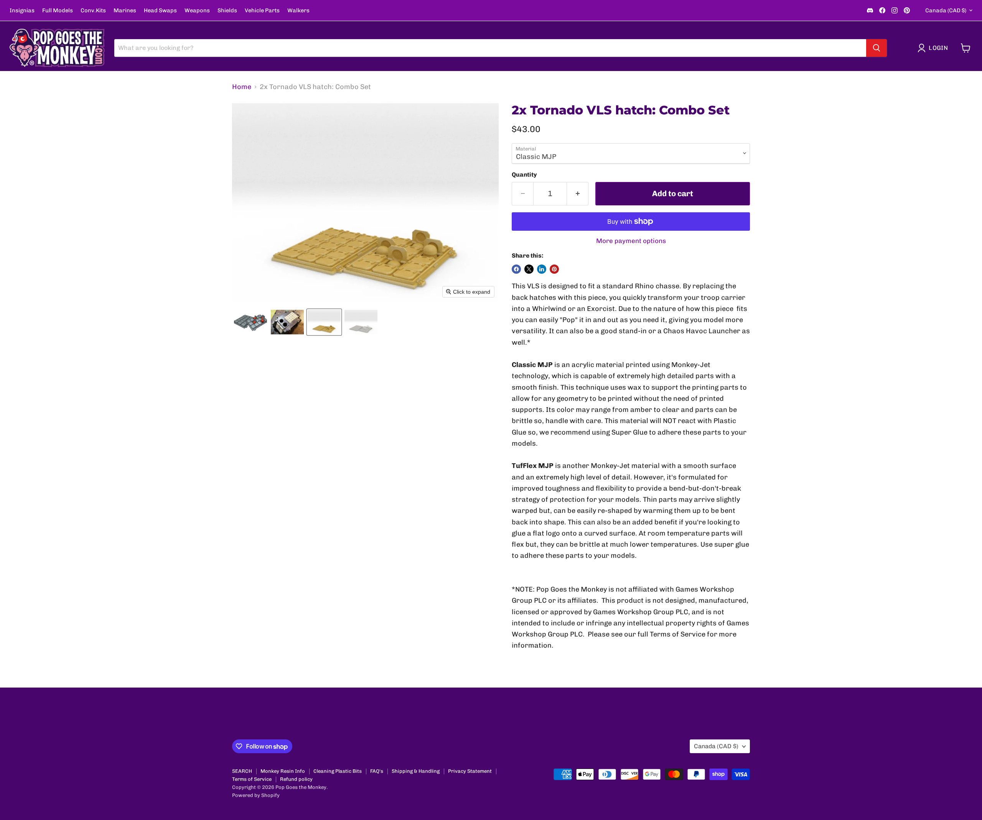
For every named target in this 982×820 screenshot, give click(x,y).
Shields (227, 10)
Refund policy (296, 779)
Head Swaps (160, 10)
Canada (945, 10)
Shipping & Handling (416, 771)
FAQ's (376, 771)
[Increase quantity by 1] (577, 193)
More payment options (631, 241)
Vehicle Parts (262, 10)
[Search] (876, 48)
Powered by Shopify (256, 795)
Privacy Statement (470, 771)
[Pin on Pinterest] (554, 269)
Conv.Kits (93, 10)
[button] (934, 48)
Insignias (22, 10)
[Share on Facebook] (516, 269)
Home (241, 87)
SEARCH (242, 771)
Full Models (57, 10)
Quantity (524, 174)
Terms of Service (252, 779)
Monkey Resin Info (282, 771)
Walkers (298, 10)
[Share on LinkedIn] (541, 269)
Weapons (197, 10)
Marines (125, 10)
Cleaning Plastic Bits (337, 771)
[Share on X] (529, 269)
